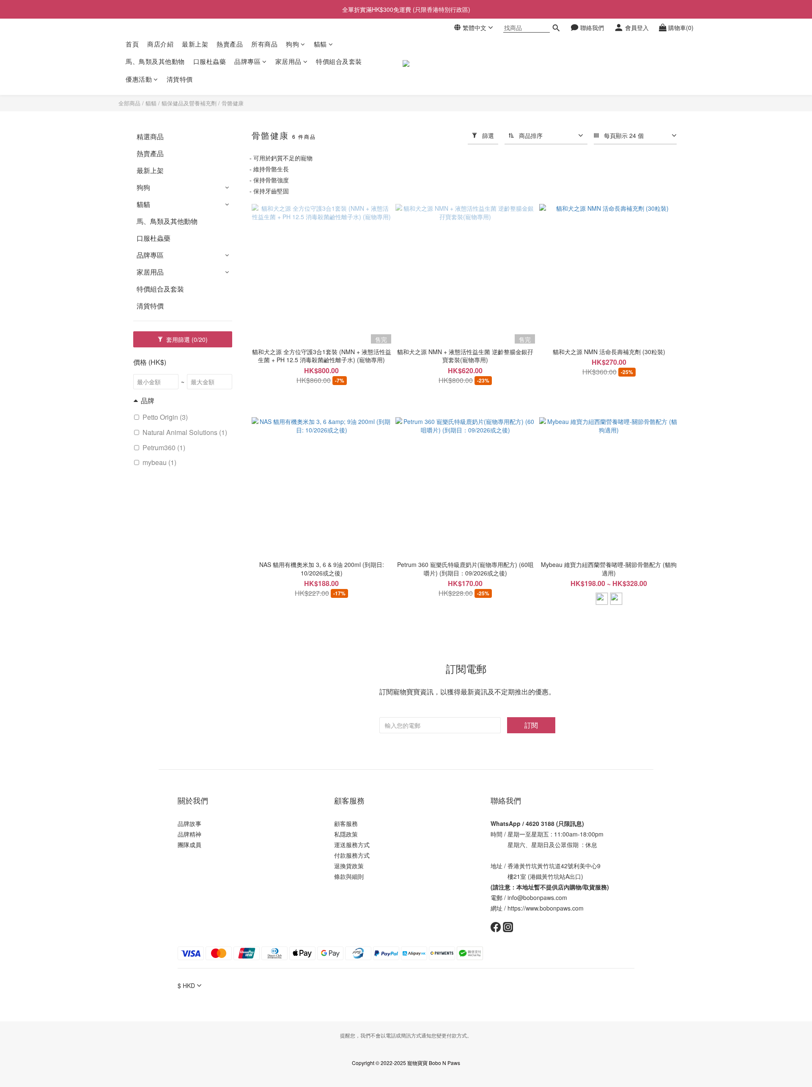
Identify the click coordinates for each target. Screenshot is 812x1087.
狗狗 (292, 43)
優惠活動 (139, 78)
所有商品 (264, 43)
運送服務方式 (352, 844)
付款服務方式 (352, 855)
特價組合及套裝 (339, 61)
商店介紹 (160, 43)
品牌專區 (247, 61)
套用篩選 (186, 339)
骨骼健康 (233, 103)
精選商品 (150, 136)
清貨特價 (180, 78)
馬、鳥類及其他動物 (155, 61)
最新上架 (195, 43)
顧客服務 (346, 823)
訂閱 (531, 725)
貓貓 (320, 43)
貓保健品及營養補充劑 (189, 103)
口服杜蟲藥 (209, 61)
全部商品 (129, 103)
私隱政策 (346, 834)
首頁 (132, 43)
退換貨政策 (349, 865)
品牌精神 (189, 834)
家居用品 (288, 61)
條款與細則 (349, 876)
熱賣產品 (230, 43)
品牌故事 (189, 823)
